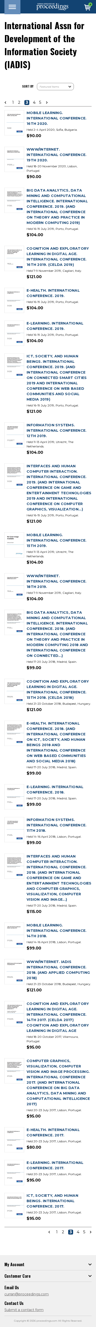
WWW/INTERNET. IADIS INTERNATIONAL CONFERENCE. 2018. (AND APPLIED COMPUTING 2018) (58, 970)
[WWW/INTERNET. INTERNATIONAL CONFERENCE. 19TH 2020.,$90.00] (14, 159)
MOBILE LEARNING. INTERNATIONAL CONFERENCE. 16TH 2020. (56, 118)
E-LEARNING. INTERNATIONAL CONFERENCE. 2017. (55, 1165)
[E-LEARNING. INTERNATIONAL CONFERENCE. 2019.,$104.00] (14, 333)
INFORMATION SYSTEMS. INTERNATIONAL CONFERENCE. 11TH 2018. (56, 825)
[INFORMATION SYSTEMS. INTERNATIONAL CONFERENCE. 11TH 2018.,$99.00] (14, 830)
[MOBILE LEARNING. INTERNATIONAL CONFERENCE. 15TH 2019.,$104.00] (14, 545)
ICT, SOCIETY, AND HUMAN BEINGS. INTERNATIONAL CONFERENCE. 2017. (52, 1201)
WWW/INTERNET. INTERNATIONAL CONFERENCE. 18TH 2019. (56, 581)
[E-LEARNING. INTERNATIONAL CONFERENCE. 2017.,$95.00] (14, 1173)
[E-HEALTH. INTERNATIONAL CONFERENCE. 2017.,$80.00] (14, 1140)
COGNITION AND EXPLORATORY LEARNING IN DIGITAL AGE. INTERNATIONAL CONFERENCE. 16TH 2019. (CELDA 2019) (58, 256)
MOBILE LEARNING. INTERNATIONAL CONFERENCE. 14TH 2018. (56, 930)
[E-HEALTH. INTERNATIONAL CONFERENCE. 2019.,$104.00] (14, 300)
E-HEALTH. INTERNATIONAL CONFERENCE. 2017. (53, 1132)
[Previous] (7, 102)
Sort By (27, 86)
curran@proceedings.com (26, 1294)
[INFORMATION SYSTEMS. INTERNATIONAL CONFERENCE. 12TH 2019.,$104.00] (14, 435)
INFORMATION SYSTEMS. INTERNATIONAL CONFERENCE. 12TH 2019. (56, 430)
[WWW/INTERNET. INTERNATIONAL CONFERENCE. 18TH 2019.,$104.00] (14, 586)
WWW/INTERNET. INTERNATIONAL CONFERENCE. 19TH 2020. (56, 154)
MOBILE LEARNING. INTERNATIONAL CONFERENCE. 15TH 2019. (56, 540)
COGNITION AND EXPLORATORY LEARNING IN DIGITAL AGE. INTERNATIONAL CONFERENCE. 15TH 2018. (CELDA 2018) (58, 689)
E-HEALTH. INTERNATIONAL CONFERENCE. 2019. (53, 293)
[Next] (45, 102)
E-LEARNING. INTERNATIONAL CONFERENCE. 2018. (55, 789)
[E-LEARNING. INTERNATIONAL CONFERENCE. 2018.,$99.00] (14, 797)
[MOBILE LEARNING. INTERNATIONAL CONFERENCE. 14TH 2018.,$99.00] (14, 935)
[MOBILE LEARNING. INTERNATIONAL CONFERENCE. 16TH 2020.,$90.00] (14, 123)
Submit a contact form (24, 1310)
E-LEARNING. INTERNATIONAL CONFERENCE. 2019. (55, 326)
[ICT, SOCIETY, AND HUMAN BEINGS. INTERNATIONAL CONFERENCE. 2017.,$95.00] (14, 1206)
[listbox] (55, 86)
